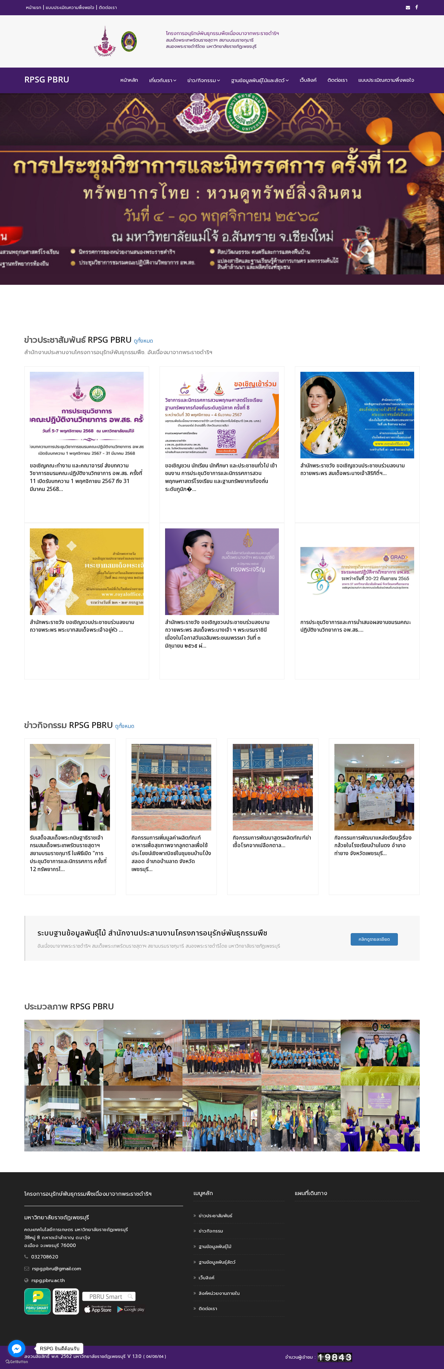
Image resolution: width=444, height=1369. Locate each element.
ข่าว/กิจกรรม (201, 80)
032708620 (44, 1257)
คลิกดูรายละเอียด (374, 939)
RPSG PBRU (46, 79)
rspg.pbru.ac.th (48, 1280)
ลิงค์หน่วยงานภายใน (219, 1293)
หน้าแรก (33, 8)
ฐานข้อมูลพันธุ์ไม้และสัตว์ (257, 80)
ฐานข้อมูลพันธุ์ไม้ (215, 1246)
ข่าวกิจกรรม (211, 1231)
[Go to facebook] (16, 1348)
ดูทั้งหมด (143, 341)
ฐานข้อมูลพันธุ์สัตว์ (217, 1262)
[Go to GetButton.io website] (17, 1362)
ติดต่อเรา (108, 8)
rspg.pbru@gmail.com (56, 1268)
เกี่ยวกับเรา (160, 80)
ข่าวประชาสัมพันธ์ (215, 1215)
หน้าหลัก (129, 80)
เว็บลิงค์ (308, 80)
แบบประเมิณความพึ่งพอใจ (70, 8)
